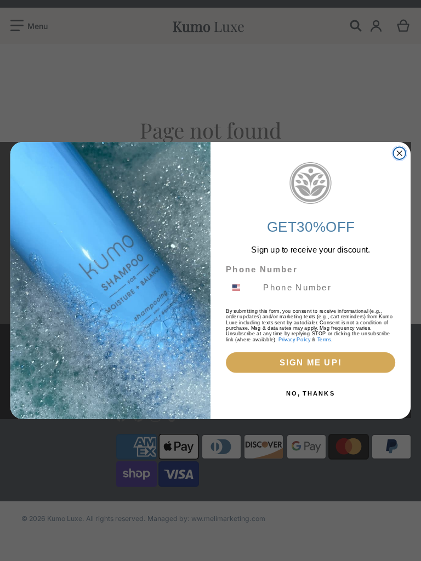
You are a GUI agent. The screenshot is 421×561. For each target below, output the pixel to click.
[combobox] (242, 287)
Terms (324, 339)
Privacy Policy (294, 339)
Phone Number (261, 269)
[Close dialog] (399, 153)
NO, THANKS (310, 393)
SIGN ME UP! (311, 362)
